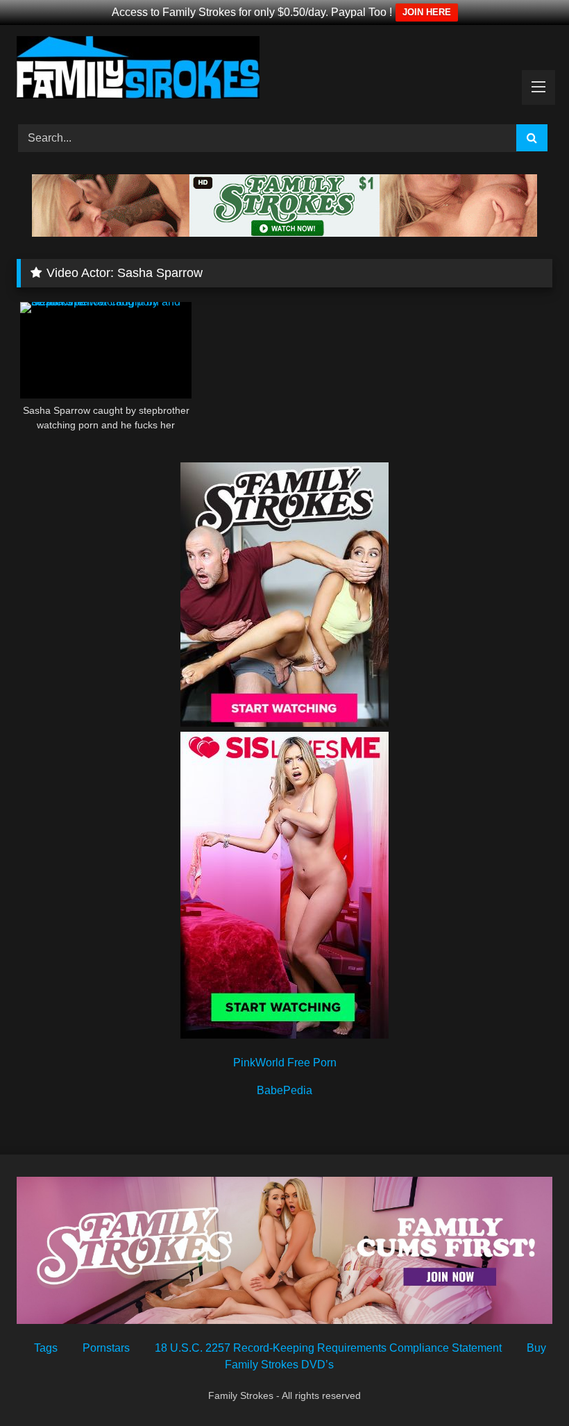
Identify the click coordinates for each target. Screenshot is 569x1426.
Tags (46, 1348)
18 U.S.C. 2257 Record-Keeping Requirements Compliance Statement (328, 1348)
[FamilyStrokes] (284, 69)
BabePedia (284, 1090)
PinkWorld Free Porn (285, 1062)
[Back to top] (526, 1384)
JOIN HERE (426, 12)
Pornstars (106, 1348)
